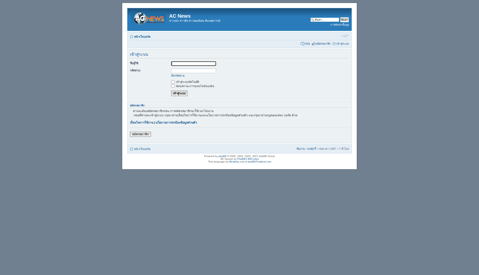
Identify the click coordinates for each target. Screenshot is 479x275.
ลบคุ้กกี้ (311, 148)
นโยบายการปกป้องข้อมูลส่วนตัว (176, 122)
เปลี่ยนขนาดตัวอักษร (345, 35)
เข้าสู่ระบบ (342, 43)
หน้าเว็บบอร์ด (142, 36)
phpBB (223, 156)
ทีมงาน (301, 148)
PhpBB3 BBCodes (248, 158)
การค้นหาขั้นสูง (339, 24)
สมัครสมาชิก (323, 43)
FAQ (307, 43)
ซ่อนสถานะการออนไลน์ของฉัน (194, 86)
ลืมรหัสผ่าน (178, 75)
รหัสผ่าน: (135, 70)
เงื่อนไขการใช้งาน (141, 122)
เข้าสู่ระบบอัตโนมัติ (187, 81)
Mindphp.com (236, 161)
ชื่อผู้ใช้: (134, 63)
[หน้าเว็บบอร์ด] (149, 17)
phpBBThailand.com (259, 161)
